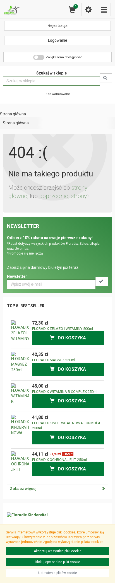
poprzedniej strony (63, 196)
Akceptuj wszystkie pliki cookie (58, 551)
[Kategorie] (104, 9)
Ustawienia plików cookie (57, 573)
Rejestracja (58, 25)
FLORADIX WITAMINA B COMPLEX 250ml (64, 392)
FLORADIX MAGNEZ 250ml (53, 360)
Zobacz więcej (23, 488)
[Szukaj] (106, 78)
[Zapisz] (101, 281)
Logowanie (57, 40)
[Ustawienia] (88, 9)
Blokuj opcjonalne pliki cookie (57, 562)
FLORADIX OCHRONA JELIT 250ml (59, 460)
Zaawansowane (57, 94)
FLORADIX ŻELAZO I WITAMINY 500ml (62, 329)
